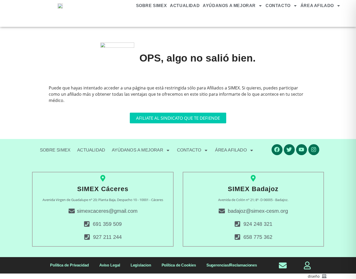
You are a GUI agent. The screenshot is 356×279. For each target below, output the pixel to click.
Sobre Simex (151, 5)
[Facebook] (277, 149)
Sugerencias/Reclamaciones (231, 265)
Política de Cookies (179, 265)
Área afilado (317, 5)
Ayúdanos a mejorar (229, 5)
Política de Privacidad (69, 265)
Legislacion (141, 265)
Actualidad (185, 5)
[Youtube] (301, 149)
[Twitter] (289, 149)
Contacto (278, 5)
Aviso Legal (109, 265)
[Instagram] (313, 149)
